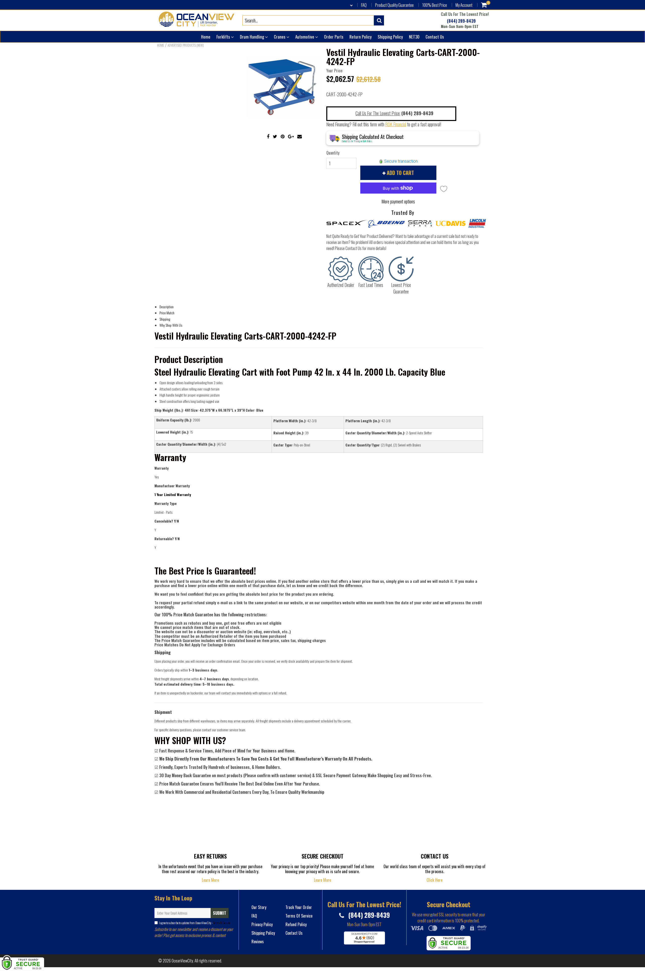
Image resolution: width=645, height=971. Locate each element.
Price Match (166, 312)
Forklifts (223, 37)
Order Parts (333, 37)
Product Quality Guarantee (394, 5)
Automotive (305, 37)
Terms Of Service (221, 923)
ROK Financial (395, 124)
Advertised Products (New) (186, 45)
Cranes (280, 37)
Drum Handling (252, 37)
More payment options (398, 201)
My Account (464, 5)
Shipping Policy (390, 37)
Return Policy (360, 37)
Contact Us (435, 37)
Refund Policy (296, 924)
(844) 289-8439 (461, 21)
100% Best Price (434, 5)
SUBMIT (219, 913)
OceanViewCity (182, 961)
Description (166, 306)
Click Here (434, 880)
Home (205, 37)
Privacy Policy (262, 924)
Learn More (210, 880)
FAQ (364, 5)
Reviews (257, 941)
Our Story (258, 907)
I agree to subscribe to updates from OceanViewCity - (194, 923)
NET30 (414, 37)
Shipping (164, 319)
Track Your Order (298, 907)
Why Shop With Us (170, 325)
